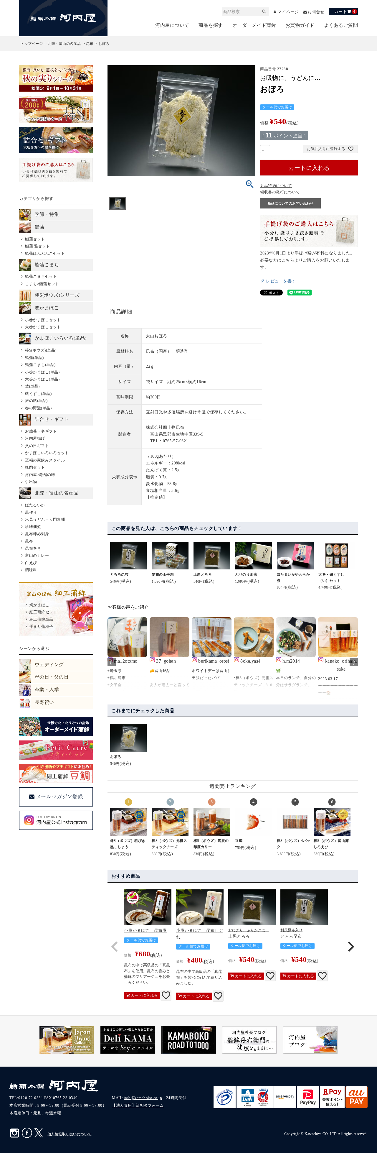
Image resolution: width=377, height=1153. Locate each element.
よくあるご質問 (341, 25)
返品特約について (276, 185)
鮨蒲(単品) (34, 357)
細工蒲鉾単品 (41, 619)
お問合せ (316, 12)
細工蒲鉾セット (43, 612)
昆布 (89, 44)
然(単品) (32, 386)
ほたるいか (35, 505)
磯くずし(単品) (38, 393)
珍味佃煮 (33, 526)
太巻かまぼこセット (43, 327)
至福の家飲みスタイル (45, 460)
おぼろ (115, 757)
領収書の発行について (280, 192)
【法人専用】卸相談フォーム (138, 1105)
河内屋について (172, 25)
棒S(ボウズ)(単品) (40, 350)
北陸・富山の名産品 (64, 44)
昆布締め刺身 (37, 534)
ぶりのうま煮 (246, 574)
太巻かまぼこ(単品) (42, 379)
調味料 (31, 570)
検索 (264, 11)
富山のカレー (37, 555)
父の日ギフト (37, 446)
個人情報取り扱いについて (69, 1134)
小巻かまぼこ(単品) (42, 372)
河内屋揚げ (35, 438)
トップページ (32, 44)
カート (344, 11)
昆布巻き (33, 548)
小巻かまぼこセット (43, 320)
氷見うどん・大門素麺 (45, 519)
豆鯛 (238, 841)
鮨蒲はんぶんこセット (45, 253)
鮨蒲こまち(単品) (40, 364)
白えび (31, 563)
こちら (288, 260)
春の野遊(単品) (38, 408)
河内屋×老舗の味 (40, 474)
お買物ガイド (300, 25)
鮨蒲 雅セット (37, 246)
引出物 (31, 481)
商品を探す (211, 25)
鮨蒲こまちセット (41, 276)
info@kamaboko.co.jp (143, 1097)
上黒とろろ (203, 574)
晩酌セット (35, 467)
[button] (115, 946)
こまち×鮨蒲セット (42, 284)
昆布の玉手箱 (163, 574)
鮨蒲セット (35, 239)
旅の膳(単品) (36, 400)
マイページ (288, 12)
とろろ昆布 (119, 574)
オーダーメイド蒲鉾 (254, 25)
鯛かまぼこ (39, 605)
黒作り (31, 512)
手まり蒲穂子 (41, 626)
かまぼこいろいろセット (47, 453)
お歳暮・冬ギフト (41, 431)
